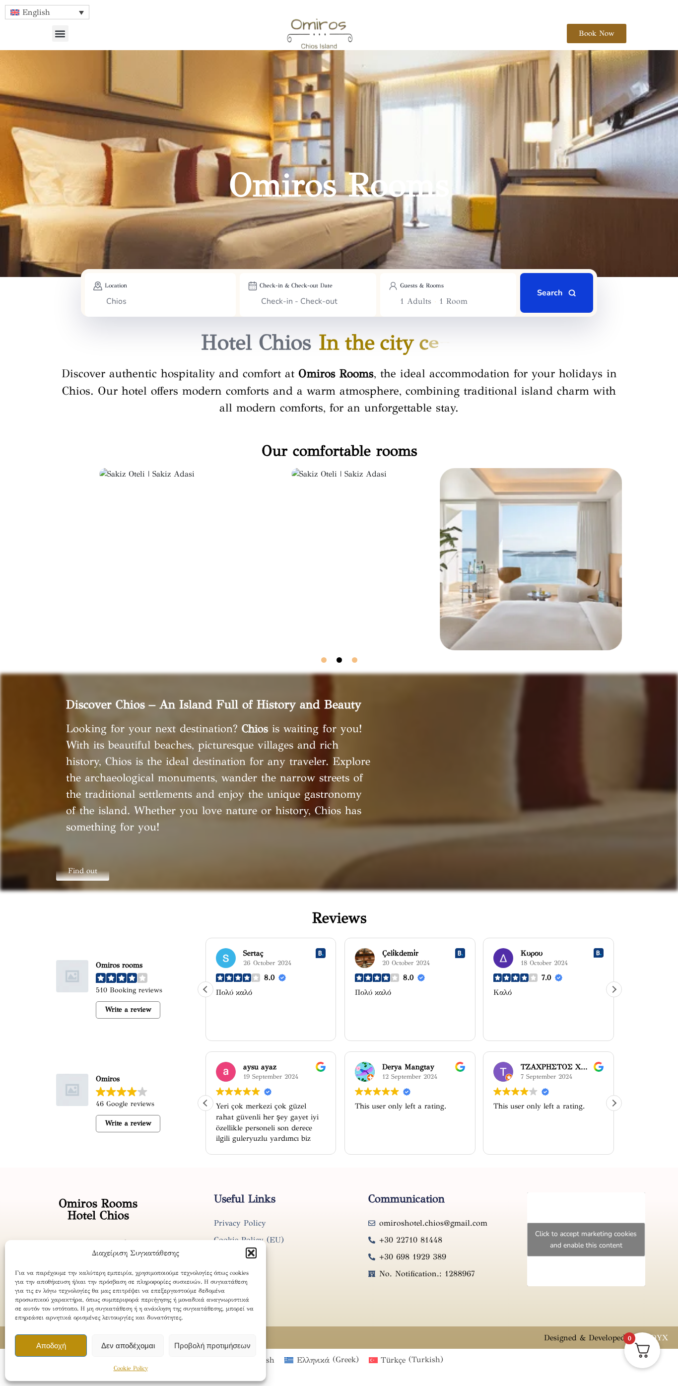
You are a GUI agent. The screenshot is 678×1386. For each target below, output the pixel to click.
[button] (251, 1253)
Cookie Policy (131, 1368)
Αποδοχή (51, 1346)
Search (549, 292)
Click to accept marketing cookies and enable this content (586, 1239)
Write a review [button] (128, 1009)
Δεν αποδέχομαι (128, 1346)
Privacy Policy (240, 1223)
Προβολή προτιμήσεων (212, 1346)
